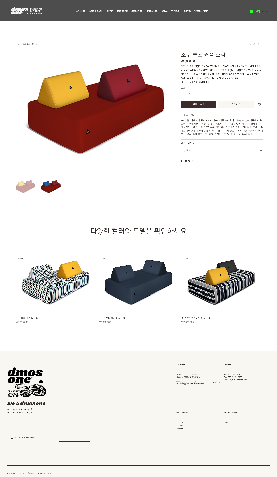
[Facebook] (185, 160)
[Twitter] (192, 160)
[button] (251, 11)
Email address (17, 426)
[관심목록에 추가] (259, 104)
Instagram (180, 425)
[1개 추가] (195, 94)
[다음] (265, 284)
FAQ (226, 423)
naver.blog (180, 423)
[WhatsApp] (182, 160)
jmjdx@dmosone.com (238, 380)
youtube (179, 428)
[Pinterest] (189, 160)
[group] (138, 289)
